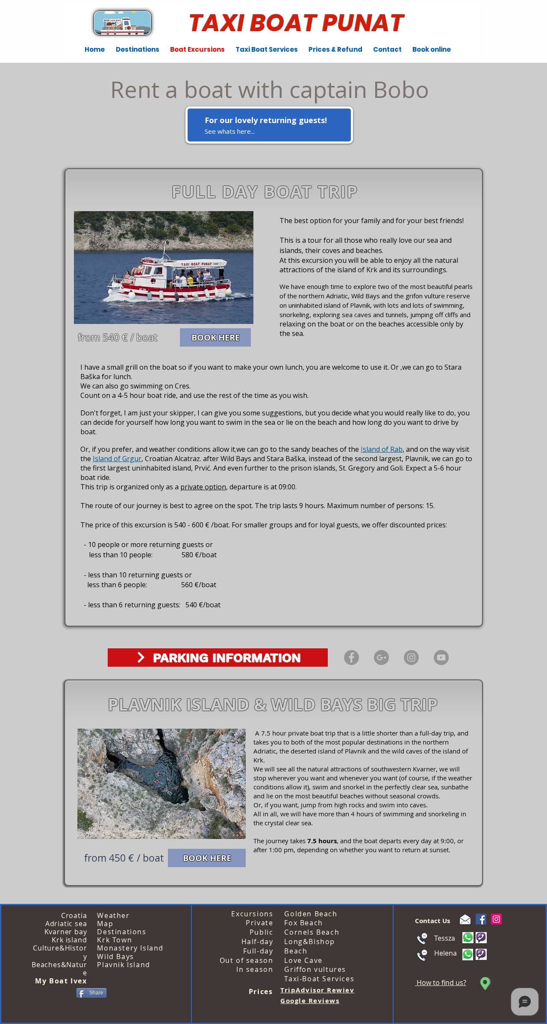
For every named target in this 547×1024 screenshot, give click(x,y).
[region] (269, 125)
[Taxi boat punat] (411, 657)
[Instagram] (496, 919)
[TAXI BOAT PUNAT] (351, 657)
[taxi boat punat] (381, 657)
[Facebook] (481, 919)
